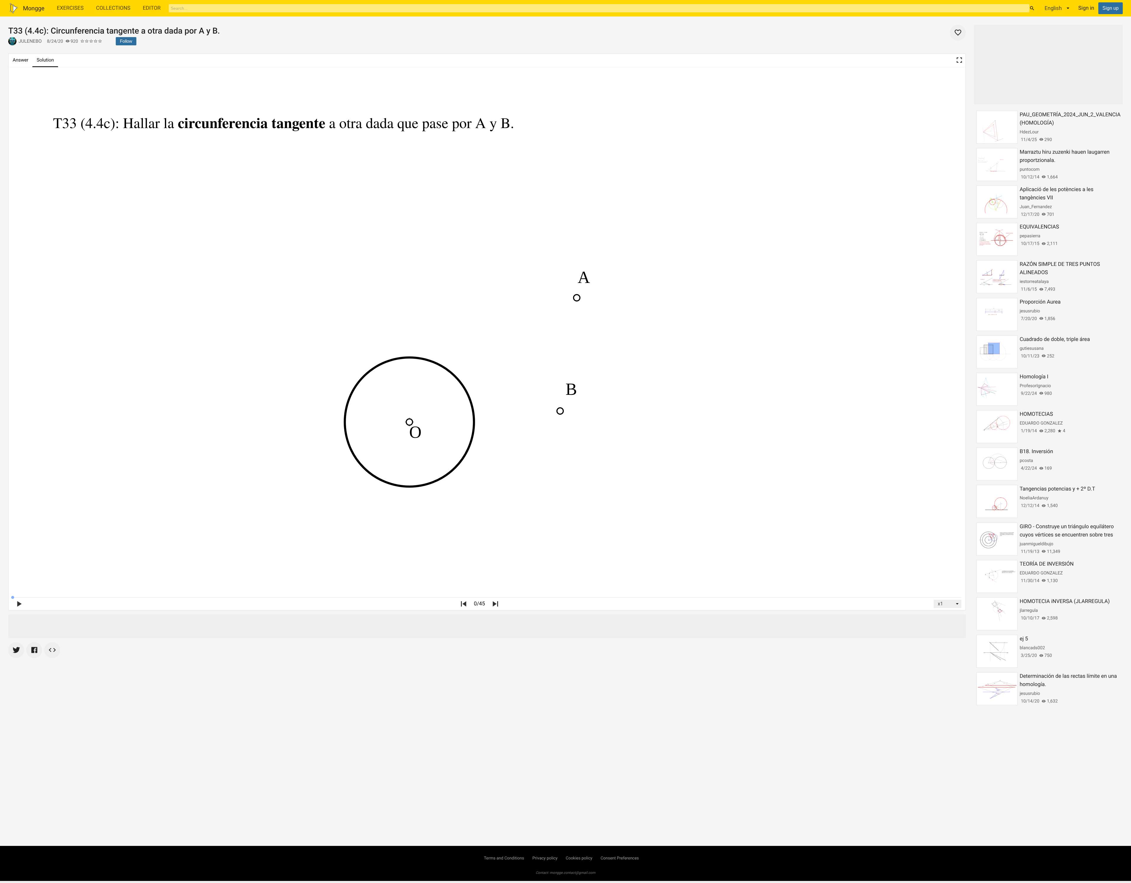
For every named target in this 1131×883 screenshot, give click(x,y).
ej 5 (1024, 639)
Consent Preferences (620, 858)
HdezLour (1029, 132)
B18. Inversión (1036, 451)
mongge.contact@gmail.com (573, 873)
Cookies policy (579, 858)
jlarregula (1029, 610)
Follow (126, 41)
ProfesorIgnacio (1035, 385)
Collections (113, 8)
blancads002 (1032, 647)
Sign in (1086, 8)
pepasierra (1030, 235)
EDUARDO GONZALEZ (1041, 423)
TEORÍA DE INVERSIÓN (1047, 564)
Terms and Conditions (504, 858)
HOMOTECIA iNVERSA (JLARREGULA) (1065, 601)
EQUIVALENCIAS (1039, 227)
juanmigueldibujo (1036, 543)
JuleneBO (30, 41)
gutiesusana (1032, 348)
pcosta (1026, 460)
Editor (152, 8)
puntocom (1030, 169)
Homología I (1034, 377)
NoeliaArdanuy (1034, 498)
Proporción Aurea (1040, 302)
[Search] (1032, 8)
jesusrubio (1030, 311)
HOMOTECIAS (1036, 414)
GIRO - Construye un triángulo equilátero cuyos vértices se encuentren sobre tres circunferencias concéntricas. (1067, 534)
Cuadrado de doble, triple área (1055, 339)
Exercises (70, 8)
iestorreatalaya (1034, 281)
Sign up (1110, 8)
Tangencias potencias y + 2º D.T (1057, 489)
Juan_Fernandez (1036, 206)
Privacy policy (544, 858)
